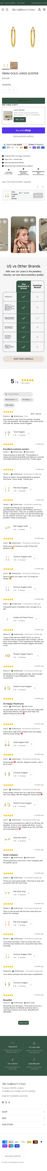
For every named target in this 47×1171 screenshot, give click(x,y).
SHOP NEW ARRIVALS (23, 359)
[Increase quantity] (14, 90)
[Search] (8, 9)
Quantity (6, 84)
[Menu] (3, 9)
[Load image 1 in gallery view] (23, 37)
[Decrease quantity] (4, 90)
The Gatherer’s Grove (16, 1162)
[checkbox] (9, 405)
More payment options (24, 136)
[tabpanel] (23, 709)
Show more (23, 1023)
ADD (20, 119)
